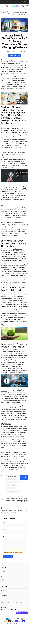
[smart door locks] (14, 104)
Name (5, 522)
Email (5, 529)
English (24, 1)
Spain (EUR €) (4, 1)
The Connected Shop (12, 623)
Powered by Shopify (19, 623)
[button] (2, 6)
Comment (6, 536)
